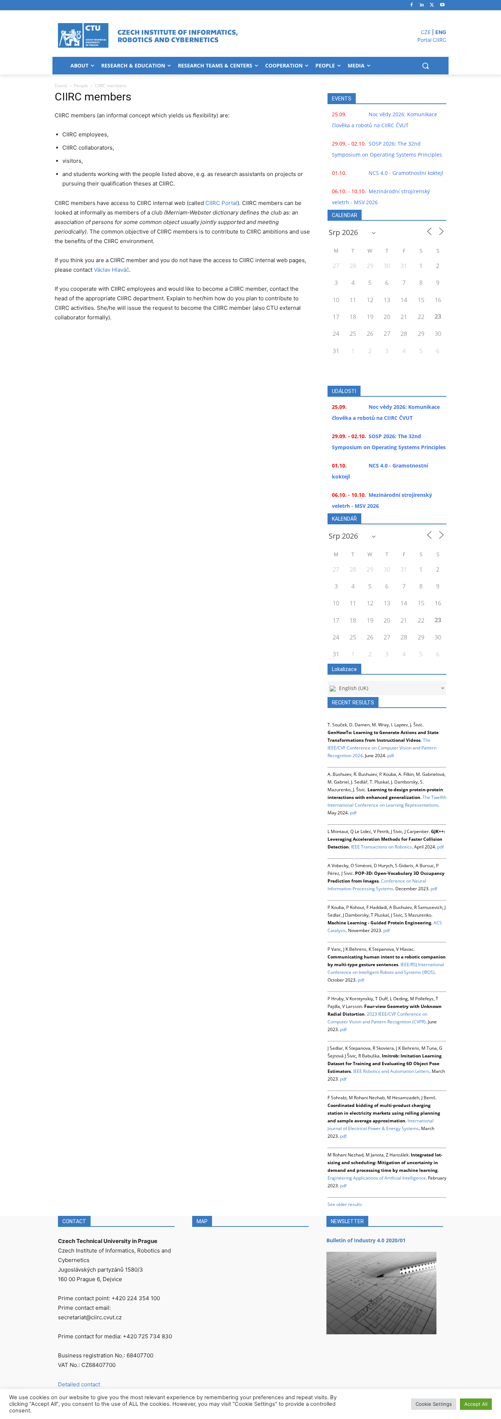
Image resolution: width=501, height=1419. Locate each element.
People (81, 85)
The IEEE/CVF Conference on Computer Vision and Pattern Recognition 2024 (382, 748)
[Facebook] (411, 5)
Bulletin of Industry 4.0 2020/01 (366, 1240)
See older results (345, 1204)
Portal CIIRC (431, 40)
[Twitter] (432, 5)
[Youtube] (442, 5)
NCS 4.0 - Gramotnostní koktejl (406, 172)
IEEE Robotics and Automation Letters (391, 1071)
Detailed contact (79, 1384)
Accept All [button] (475, 1404)
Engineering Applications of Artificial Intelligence (377, 1178)
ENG (440, 32)
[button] (425, 65)
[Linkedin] (422, 5)
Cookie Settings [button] (434, 1404)
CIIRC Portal (221, 202)
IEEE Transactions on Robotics (381, 847)
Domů (61, 85)
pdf (390, 755)
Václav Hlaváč (111, 269)
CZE (426, 32)
